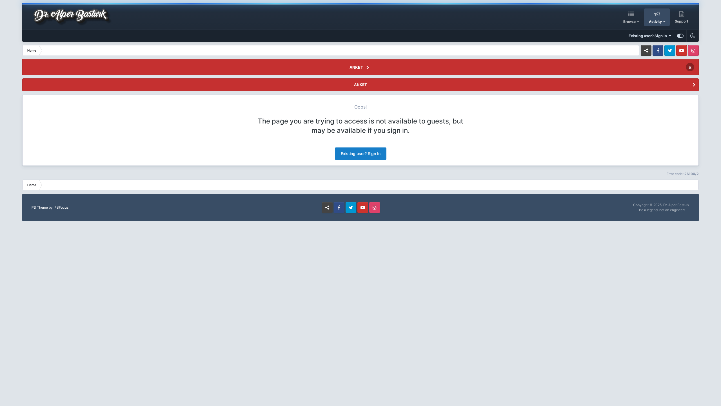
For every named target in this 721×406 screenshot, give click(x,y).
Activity (655, 21)
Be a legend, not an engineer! (662, 210)
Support (681, 21)
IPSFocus (61, 207)
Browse (629, 21)
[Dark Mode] (692, 36)
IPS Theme (39, 207)
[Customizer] (680, 36)
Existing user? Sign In (649, 36)
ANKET (356, 67)
